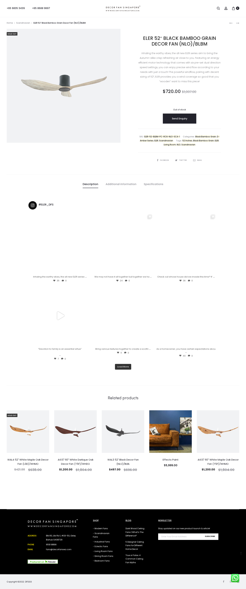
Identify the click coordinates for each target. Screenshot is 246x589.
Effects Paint (171, 459)
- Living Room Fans (103, 551)
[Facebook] (223, 581)
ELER (156, 140)
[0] (233, 8)
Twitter (183, 160)
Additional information (121, 184)
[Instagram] (86, 270)
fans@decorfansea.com (58, 549)
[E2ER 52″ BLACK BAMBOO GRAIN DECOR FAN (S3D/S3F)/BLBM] (231, 22)
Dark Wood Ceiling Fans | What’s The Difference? (135, 532)
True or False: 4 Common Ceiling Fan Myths (134, 559)
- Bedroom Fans (101, 560)
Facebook (164, 160)
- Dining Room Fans (103, 556)
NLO (179, 144)
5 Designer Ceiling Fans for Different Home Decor (135, 545)
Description (90, 184)
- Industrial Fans (101, 541)
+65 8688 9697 (41, 8)
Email (199, 160)
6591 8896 (51, 544)
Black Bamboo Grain (205, 136)
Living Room (170, 144)
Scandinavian (23, 22)
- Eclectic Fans (100, 546)
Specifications (153, 184)
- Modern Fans (100, 528)
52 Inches (187, 140)
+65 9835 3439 (16, 8)
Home (10, 22)
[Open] (60, 243)
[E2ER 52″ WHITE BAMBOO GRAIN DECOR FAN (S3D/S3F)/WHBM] (236, 22)
